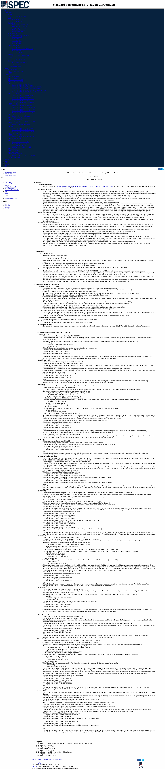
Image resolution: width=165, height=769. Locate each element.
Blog (6, 161)
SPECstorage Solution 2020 (20, 56)
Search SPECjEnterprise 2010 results (23, 121)
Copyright (35, 766)
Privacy (51, 759)
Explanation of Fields (10, 172)
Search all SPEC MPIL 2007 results (23, 130)
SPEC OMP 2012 (17, 43)
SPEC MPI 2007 (17, 42)
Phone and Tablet (17, 31)
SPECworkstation (13, 150)
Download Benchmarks (11, 198)
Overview (7, 180)
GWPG (6, 193)
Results (7, 75)
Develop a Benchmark (10, 187)
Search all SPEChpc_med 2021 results (23, 111)
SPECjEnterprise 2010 (19, 50)
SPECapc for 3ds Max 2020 (20, 142)
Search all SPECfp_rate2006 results (23, 102)
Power (10, 57)
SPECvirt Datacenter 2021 (20, 62)
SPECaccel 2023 (17, 37)
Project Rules (8, 182)
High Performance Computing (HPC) (19, 35)
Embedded (11, 23)
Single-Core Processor (19, 28)
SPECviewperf (12, 149)
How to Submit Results (10, 175)
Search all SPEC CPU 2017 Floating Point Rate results (28, 92)
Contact (7, 159)
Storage (10, 54)
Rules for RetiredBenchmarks (9, 184)
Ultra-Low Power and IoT (20, 25)
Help (6, 166)
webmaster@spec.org (38, 763)
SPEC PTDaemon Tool (15, 71)
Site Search (7, 205)
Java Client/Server (13, 45)
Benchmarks (8, 12)
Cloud (10, 14)
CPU (9, 18)
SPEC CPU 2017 (17, 19)
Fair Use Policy (8, 173)
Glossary (7, 208)
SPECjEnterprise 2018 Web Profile (22, 49)
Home (6, 11)
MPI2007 (11, 126)
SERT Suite (12, 73)
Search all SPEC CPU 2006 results (22, 95)
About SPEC (59, 759)
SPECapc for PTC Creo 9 (20, 145)
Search (7, 164)
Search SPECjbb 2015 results (21, 116)
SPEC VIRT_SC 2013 (19, 64)
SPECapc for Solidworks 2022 (21, 147)
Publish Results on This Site (12, 190)
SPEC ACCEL (16, 38)
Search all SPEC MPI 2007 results (22, 128)
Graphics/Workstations (15, 33)
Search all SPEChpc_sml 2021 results (23, 109)
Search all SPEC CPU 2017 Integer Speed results (27, 87)
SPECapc (11, 140)
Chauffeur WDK (13, 69)
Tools (6, 68)
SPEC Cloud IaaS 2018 (19, 16)
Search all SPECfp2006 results (21, 100)
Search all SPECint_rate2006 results (23, 99)
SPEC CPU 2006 (17, 21)
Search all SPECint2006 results (21, 97)
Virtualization (12, 61)
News (6, 191)
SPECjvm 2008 (17, 52)
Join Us (7, 162)
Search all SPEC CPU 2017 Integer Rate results (26, 88)
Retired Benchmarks (14, 66)
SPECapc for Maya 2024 (19, 143)
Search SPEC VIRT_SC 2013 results (23, 155)
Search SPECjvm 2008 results (21, 124)
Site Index (7, 207)
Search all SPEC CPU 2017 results (22, 85)
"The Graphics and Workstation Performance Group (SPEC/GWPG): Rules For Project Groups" (85, 186)
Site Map (7, 204)
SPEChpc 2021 (17, 40)
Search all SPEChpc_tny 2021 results (23, 107)
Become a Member (9, 188)
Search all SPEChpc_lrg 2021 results (23, 112)
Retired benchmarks (14, 157)
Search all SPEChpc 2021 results (22, 106)
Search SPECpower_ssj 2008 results (23, 137)
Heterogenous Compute (19, 26)
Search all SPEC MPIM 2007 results (23, 131)
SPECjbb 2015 (16, 47)
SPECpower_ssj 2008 (18, 59)
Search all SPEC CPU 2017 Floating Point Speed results (29, 90)
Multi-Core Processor (18, 30)
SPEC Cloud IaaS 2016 (15, 81)
